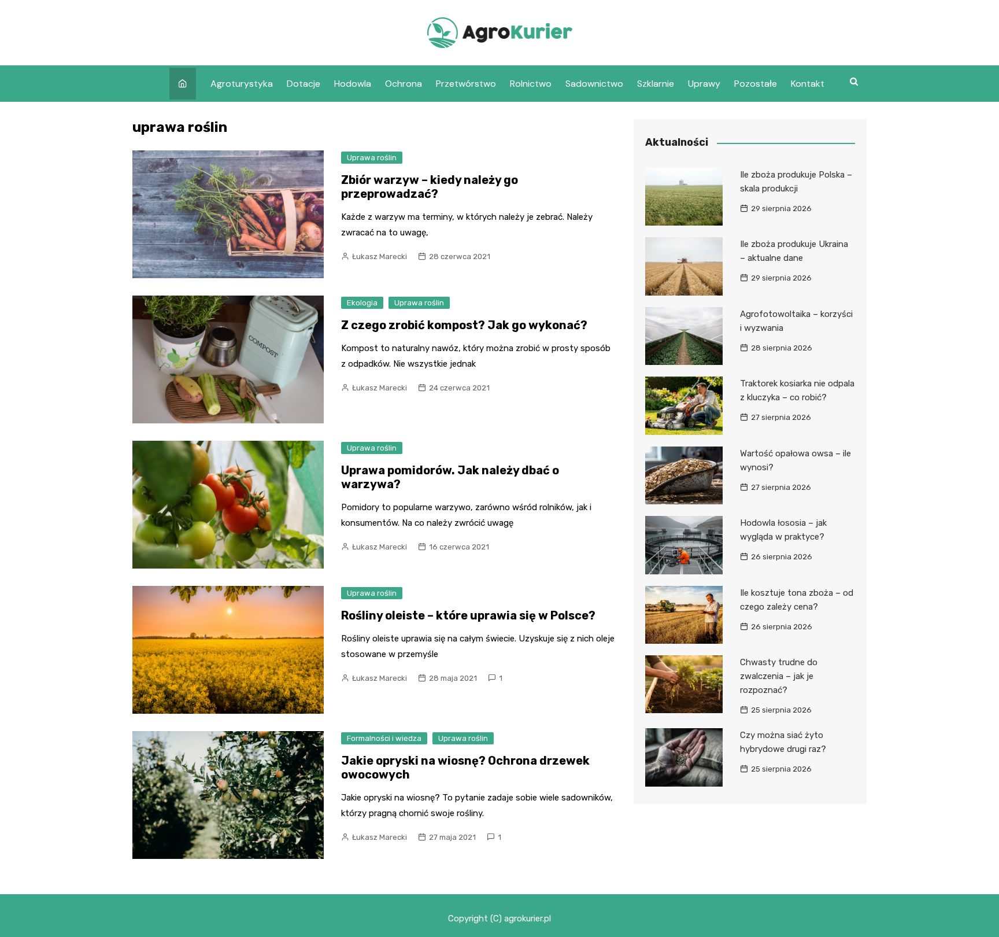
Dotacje (303, 84)
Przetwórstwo (466, 84)
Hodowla (352, 84)
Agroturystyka (241, 84)
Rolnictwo (531, 84)
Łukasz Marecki (379, 256)
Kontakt (807, 84)
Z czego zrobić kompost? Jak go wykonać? (464, 325)
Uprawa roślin (372, 157)
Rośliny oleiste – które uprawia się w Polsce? (468, 615)
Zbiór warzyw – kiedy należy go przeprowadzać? (429, 187)
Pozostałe (755, 84)
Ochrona (403, 84)
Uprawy (704, 84)
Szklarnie (655, 84)
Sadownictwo (594, 84)
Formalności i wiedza (384, 738)
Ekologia (362, 302)
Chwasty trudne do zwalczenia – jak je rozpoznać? (778, 676)
